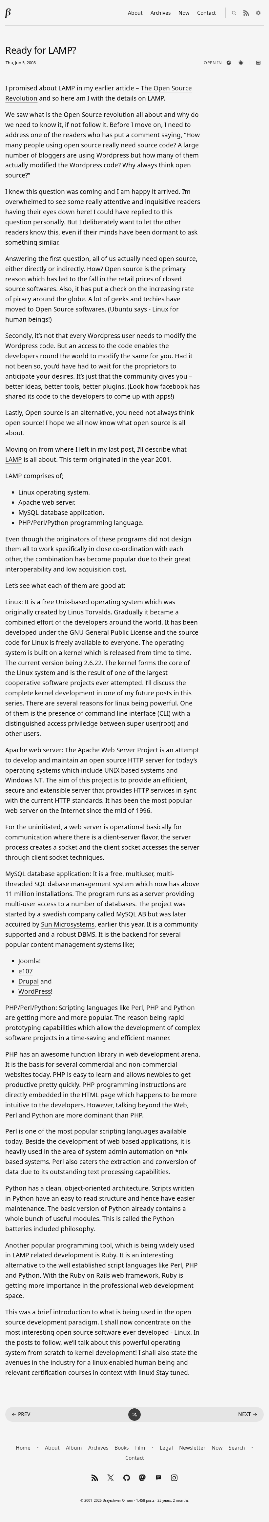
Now (183, 12)
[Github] (126, 1477)
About (135, 12)
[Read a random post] (134, 1414)
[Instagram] (174, 1477)
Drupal (28, 981)
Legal (166, 1447)
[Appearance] (258, 13)
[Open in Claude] (241, 62)
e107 (25, 971)
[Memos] (158, 1477)
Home (23, 1447)
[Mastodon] (142, 1477)
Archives (161, 12)
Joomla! (29, 961)
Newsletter (192, 1447)
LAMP (13, 459)
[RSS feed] (246, 13)
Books (121, 1447)
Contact (206, 12)
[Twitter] (110, 1477)
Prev (20, 1414)
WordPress (34, 991)
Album (74, 1447)
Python (184, 1008)
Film (140, 1447)
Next (248, 1414)
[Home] (8, 12)
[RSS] (94, 1477)
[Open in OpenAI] (229, 62)
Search (237, 1447)
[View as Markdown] (258, 62)
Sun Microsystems (67, 924)
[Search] (234, 13)
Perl (137, 1008)
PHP (152, 1008)
